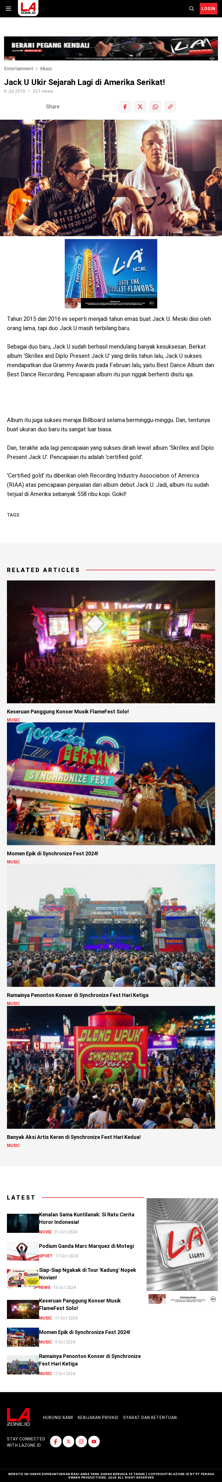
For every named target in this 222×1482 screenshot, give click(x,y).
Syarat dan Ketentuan (150, 1417)
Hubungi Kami (58, 1417)
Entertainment (18, 68)
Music (46, 68)
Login (208, 8)
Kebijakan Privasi (98, 1417)
